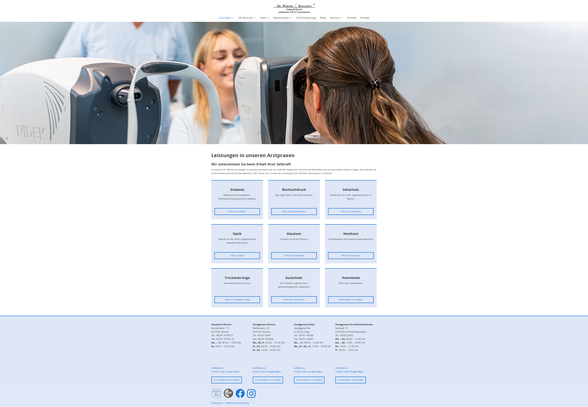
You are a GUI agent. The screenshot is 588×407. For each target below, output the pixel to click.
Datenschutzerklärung (237, 402)
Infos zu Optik (237, 255)
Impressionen (281, 18)
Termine (351, 18)
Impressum (217, 402)
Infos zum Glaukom (294, 255)
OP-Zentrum (245, 18)
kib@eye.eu (341, 367)
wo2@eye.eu (259, 367)
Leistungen (225, 18)
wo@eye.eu (217, 367)
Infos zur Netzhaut (350, 255)
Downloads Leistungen (350, 299)
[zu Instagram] (251, 393)
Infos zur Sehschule (351, 211)
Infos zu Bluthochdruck (294, 211)
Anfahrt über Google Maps (225, 371)
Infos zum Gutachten (294, 299)
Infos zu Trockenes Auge (237, 299)
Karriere (335, 18)
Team (263, 18)
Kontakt (364, 18)
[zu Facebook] (240, 393)
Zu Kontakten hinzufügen (227, 379)
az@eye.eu (299, 367)
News (323, 18)
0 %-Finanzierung (306, 18)
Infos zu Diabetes (237, 211)
